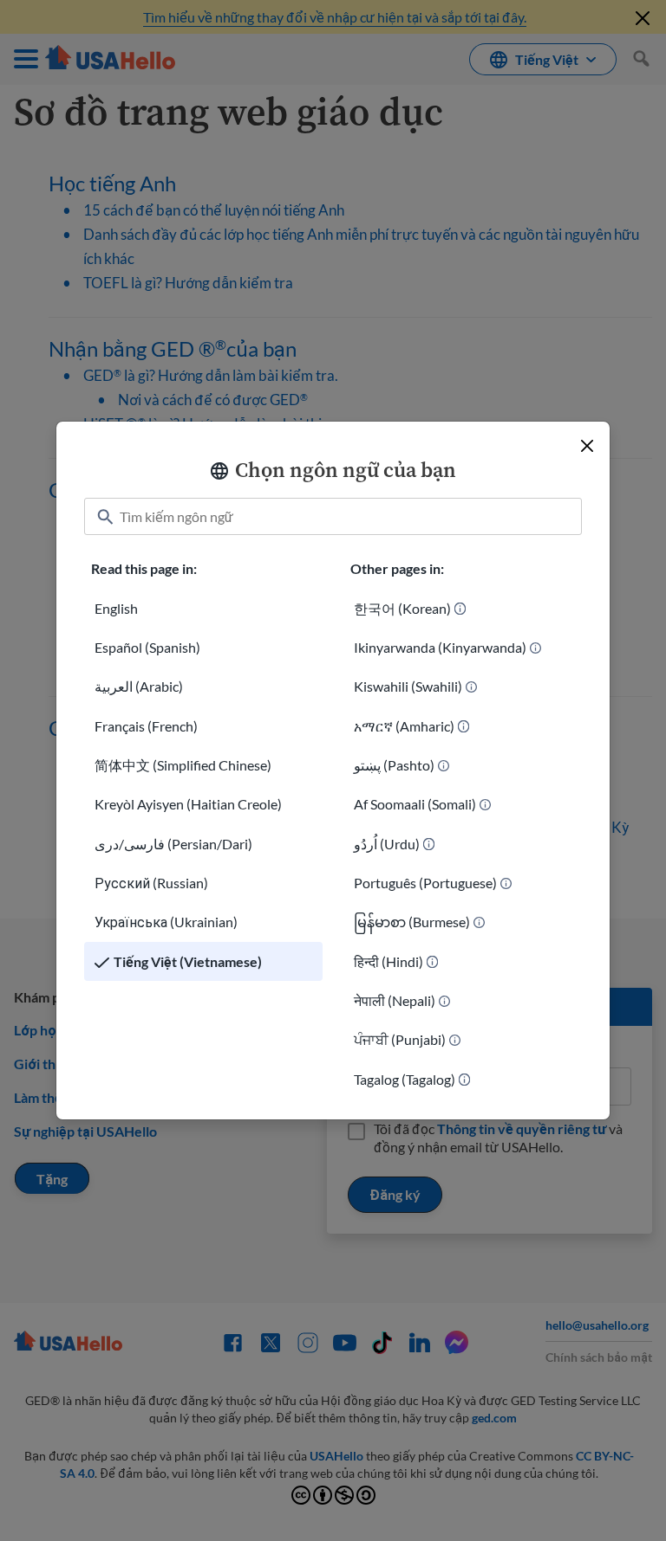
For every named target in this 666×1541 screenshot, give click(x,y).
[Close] (587, 446)
